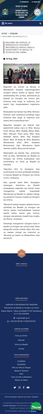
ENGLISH (36, 2)
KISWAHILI (25, 2)
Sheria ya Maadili (21, 344)
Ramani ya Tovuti (24, 397)
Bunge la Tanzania (21, 371)
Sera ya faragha (11, 397)
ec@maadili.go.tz (23, 318)
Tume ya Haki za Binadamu (21, 377)
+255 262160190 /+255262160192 (23, 321)
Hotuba (21, 349)
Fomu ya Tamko (21, 336)
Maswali (21, 340)
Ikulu (21, 374)
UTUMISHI (21, 361)
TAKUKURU (21, 364)
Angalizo (35, 397)
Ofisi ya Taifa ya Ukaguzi (21, 368)
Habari (14, 33)
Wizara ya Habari (21, 380)
